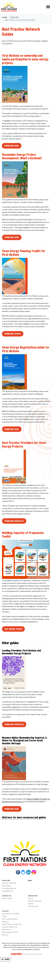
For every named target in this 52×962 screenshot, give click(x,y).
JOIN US (30, 898)
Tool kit (14, 17)
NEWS (30, 880)
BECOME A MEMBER (34, 901)
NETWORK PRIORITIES (9, 888)
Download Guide (11, 145)
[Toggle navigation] (48, 7)
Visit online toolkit (13, 629)
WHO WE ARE (6, 886)
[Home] (9, 7)
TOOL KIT (5, 911)
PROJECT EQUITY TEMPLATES (11, 924)
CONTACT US (6, 896)
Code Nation (30, 954)
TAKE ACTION (32, 896)
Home (4, 17)
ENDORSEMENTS (7, 891)
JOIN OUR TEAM (33, 906)
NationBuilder (38, 954)
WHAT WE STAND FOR (9, 883)
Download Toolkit (12, 333)
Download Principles (14, 521)
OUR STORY (6, 880)
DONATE (31, 904)
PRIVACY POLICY (7, 898)
